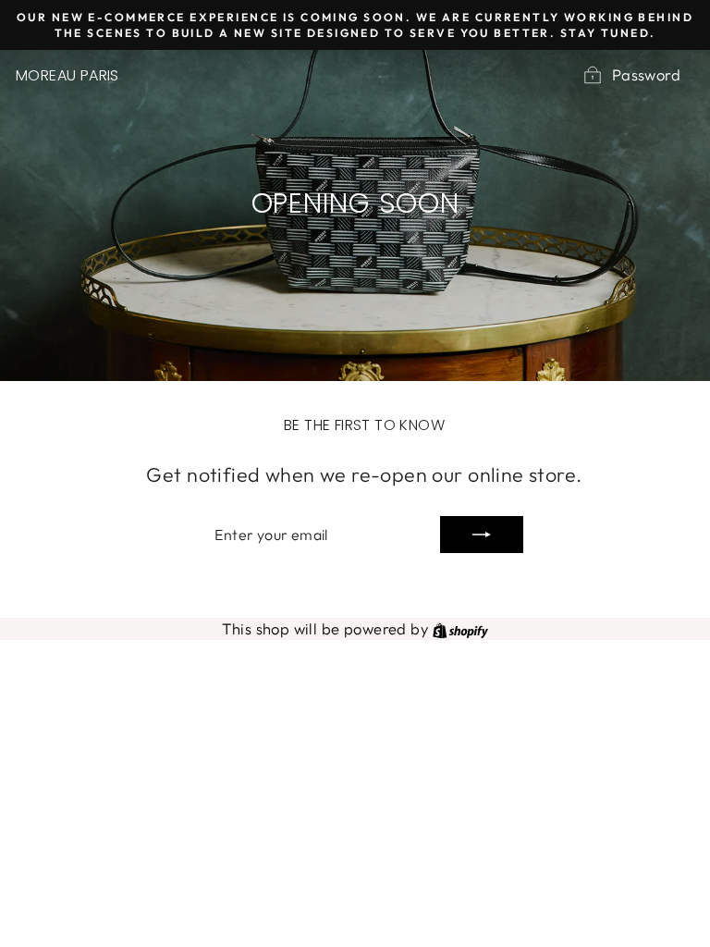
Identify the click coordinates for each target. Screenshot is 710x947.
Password (646, 74)
